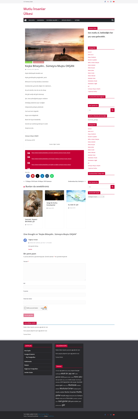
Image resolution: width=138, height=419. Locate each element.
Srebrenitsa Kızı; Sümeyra (76, 181)
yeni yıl (64, 398)
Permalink (49, 242)
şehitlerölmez (59, 405)
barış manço (68, 370)
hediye (72, 377)
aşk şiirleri (62, 370)
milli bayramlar (65, 382)
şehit (80, 401)
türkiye (61, 398)
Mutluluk (72, 385)
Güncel (89, 52)
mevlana (58, 382)
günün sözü (60, 377)
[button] (58, 20)
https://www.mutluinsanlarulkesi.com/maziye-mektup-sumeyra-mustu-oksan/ (51, 158)
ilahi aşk (57, 379)
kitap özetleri (65, 379)
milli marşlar (73, 382)
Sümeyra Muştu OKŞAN (38, 62)
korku (70, 379)
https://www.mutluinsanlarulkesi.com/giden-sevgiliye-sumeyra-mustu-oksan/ (51, 164)
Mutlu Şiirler (29, 62)
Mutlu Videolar (91, 75)
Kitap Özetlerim (92, 57)
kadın (60, 379)
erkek (76, 373)
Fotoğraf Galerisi (51, 20)
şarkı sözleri (74, 401)
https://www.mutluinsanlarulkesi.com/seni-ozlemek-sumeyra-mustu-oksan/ (51, 152)
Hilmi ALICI (91, 54)
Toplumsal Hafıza (92, 91)
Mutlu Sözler (91, 73)
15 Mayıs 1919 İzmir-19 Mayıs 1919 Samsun (38, 181)
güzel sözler (67, 377)
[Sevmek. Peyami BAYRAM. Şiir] (33, 191)
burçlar (77, 370)
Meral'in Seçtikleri (92, 60)
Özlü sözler (69, 398)
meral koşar (78, 379)
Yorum (26, 261)
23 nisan (57, 370)
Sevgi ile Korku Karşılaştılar (52, 204)
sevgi (67, 395)
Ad (24, 283)
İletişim (77, 20)
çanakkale (75, 398)
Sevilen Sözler (66, 20)
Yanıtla (30, 249)
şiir (88, 86)
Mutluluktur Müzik (92, 81)
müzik (63, 395)
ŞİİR (69, 401)
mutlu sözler (60, 392)
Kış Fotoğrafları (30, 357)
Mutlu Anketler (91, 65)
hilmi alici (78, 377)
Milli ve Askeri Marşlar (93, 62)
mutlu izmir (65, 385)
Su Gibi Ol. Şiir (73, 205)
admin (37, 69)
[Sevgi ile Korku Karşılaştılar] (54, 191)
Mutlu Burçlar (91, 68)
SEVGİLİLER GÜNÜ (73, 395)
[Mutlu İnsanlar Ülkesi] (25, 20)
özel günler (63, 401)
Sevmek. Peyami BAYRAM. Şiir (31, 220)
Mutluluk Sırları (91, 78)
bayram (73, 370)
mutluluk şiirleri (77, 388)
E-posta (25, 291)
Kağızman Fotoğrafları (31, 369)
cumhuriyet (58, 373)
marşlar (73, 379)
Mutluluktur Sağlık (92, 83)
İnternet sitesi (27, 299)
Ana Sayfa (31, 20)
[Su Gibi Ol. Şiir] (76, 191)
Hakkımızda (40, 20)
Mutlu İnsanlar (70, 392)
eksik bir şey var (68, 373)
